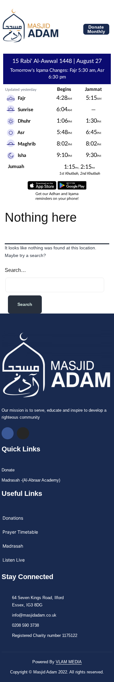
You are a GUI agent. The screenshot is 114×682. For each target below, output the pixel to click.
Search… (15, 270)
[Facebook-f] (8, 433)
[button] (64, 29)
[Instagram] (23, 433)
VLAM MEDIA (69, 661)
